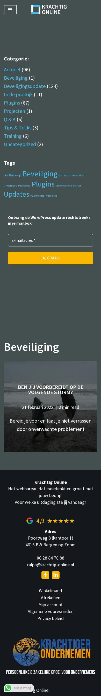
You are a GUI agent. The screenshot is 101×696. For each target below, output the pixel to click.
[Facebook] (45, 575)
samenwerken (63, 185)
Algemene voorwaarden (51, 611)
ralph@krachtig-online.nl (50, 565)
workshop (51, 195)
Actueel (12, 69)
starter (77, 185)
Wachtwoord (37, 195)
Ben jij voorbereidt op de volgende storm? (50, 389)
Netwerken (77, 175)
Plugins (12, 102)
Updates (16, 194)
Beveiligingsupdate (25, 86)
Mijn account (50, 605)
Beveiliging (16, 77)
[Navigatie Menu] (10, 9)
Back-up (15, 175)
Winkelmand (50, 591)
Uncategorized (20, 144)
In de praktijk (18, 94)
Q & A (10, 119)
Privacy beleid (50, 618)
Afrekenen (50, 598)
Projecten (14, 111)
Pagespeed (24, 185)
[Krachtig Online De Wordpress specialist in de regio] (50, 9)
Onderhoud (10, 185)
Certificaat (64, 175)
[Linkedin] (56, 575)
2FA (6, 175)
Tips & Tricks (17, 127)
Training (13, 136)
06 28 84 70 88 (50, 558)
